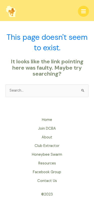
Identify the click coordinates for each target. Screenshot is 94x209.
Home (47, 119)
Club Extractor (47, 145)
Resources (47, 163)
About (47, 137)
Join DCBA (47, 128)
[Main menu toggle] (83, 11)
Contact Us (47, 180)
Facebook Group (47, 172)
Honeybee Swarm (47, 154)
